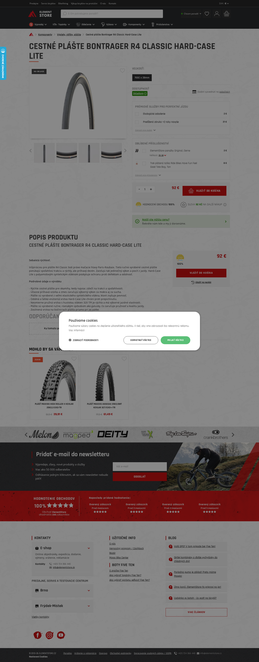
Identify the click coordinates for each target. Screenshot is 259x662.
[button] (83, 340)
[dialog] (129, 331)
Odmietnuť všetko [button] (140, 340)
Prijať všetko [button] (175, 340)
